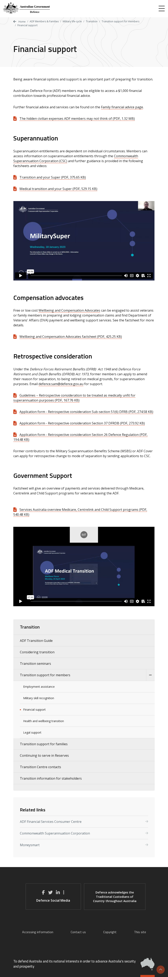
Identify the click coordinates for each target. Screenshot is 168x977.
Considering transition (37, 652)
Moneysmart (30, 845)
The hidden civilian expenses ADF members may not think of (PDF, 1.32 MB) (77, 118)
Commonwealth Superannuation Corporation (55, 833)
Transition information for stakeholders (51, 778)
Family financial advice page (122, 107)
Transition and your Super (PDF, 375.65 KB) (52, 177)
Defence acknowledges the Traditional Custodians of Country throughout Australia (114, 896)
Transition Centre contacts (40, 767)
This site (140, 932)
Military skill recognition (38, 698)
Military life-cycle (72, 21)
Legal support (32, 732)
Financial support (34, 709)
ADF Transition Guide (36, 640)
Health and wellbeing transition (43, 721)
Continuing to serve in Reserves (44, 755)
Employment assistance (39, 687)
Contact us (78, 932)
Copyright (110, 932)
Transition (92, 21)
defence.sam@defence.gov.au (61, 384)
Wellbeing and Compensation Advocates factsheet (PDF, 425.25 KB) (70, 336)
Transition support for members (120, 21)
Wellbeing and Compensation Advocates (69, 310)
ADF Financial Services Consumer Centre (51, 821)
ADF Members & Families (44, 21)
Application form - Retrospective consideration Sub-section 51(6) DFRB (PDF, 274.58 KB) (86, 411)
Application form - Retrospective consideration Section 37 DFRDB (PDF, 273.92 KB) (82, 423)
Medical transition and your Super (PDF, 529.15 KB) (58, 189)
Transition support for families (44, 744)
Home (22, 21)
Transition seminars (35, 663)
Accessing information (37, 932)
